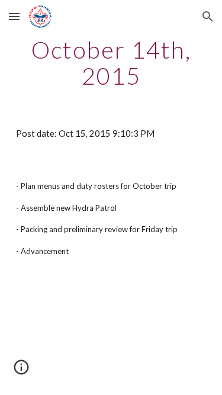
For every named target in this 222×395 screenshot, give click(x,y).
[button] (14, 16)
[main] (111, 63)
